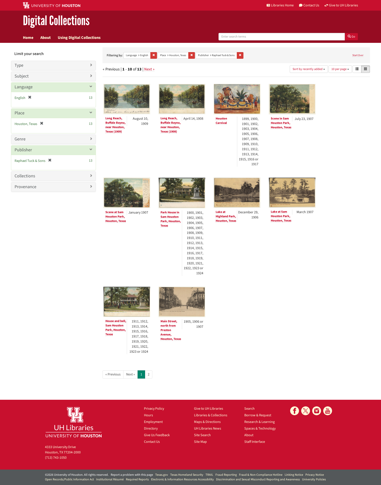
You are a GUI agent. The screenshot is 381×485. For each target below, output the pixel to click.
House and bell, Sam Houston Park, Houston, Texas (115, 328)
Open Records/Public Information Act (69, 479)
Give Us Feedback (157, 435)
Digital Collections (56, 21)
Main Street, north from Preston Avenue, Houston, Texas (171, 330)
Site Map (200, 441)
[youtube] (327, 410)
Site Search (202, 435)
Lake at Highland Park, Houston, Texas (226, 216)
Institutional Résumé (110, 479)
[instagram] (316, 410)
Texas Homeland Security (186, 475)
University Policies (314, 479)
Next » (149, 69)
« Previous (113, 374)
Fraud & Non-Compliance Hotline (260, 475)
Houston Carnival (221, 120)
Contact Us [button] (311, 5)
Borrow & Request (257, 415)
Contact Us (152, 441)
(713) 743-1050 (56, 457)
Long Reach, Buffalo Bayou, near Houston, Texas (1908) (171, 125)
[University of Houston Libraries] (73, 422)
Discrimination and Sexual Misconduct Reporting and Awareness (258, 479)
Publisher (23, 150)
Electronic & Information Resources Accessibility (182, 479)
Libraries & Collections (210, 415)
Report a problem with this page (132, 475)
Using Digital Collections (79, 37)
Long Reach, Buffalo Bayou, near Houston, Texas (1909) (115, 125)
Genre (20, 139)
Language (24, 87)
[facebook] (294, 410)
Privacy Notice (314, 475)
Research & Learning (259, 421)
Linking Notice (294, 475)
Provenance (25, 187)
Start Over (357, 55)
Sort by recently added (308, 69)
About (45, 37)
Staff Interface (254, 441)
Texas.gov (161, 475)
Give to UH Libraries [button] (343, 5)
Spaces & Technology (260, 428)
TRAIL (209, 475)
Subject (22, 76)
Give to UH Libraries (208, 408)
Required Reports (137, 479)
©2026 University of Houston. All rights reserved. (76, 475)
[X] (305, 410)
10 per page (339, 69)
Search (249, 408)
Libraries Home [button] (282, 5)
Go (353, 36)
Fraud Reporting (226, 475)
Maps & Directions (207, 421)
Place (19, 113)
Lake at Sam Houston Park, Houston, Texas (281, 216)
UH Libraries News (207, 428)
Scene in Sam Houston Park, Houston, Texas (281, 123)
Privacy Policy (154, 408)
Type (19, 65)
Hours (148, 415)
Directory (151, 428)
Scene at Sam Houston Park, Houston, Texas (115, 216)
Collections (25, 176)
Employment (153, 421)
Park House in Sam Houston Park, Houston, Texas (171, 219)
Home (28, 37)
